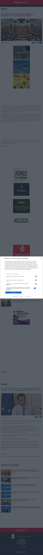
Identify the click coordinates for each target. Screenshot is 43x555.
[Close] (41, 259)
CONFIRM (13, 292)
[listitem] (21, 273)
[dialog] (21, 277)
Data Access (21, 296)
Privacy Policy (27, 296)
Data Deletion (15, 296)
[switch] (35, 276)
